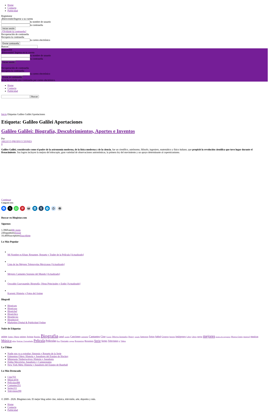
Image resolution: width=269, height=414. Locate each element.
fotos (152, 336)
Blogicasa (12, 308)
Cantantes (94, 336)
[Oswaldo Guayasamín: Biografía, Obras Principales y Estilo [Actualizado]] (10, 281)
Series (104, 341)
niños (14, 341)
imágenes (180, 336)
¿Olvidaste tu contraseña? (13, 31)
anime (4, 336)
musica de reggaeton (223, 337)
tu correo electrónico (40, 40)
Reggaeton (79, 341)
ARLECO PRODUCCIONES (16, 141)
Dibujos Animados (120, 337)
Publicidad (12, 10)
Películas (51, 340)
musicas (254, 336)
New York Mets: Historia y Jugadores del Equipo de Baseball (37, 364)
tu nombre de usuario (40, 21)
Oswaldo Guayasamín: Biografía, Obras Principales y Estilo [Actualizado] (43, 283)
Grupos (165, 336)
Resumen (89, 341)
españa (137, 337)
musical (246, 337)
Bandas (37, 337)
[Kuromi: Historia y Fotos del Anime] (10, 290)
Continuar (6, 199)
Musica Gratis (237, 337)
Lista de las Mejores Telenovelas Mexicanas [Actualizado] (36, 264)
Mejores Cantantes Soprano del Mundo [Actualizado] (33, 274)
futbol (158, 336)
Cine (103, 336)
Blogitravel (12, 319)
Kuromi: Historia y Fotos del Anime (25, 293)
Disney (131, 337)
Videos (123, 341)
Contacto (11, 8)
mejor (199, 336)
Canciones (75, 336)
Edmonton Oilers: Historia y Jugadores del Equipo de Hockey (37, 356)
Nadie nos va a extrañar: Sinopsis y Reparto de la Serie (34, 353)
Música (6, 341)
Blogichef (12, 311)
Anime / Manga (13, 337)
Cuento (108, 337)
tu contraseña (36, 25)
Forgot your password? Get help (17, 65)
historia (172, 337)
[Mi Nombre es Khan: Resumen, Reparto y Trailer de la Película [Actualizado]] (10, 252)
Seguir (18, 232)
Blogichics (12, 314)
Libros (194, 337)
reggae (71, 341)
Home (10, 5)
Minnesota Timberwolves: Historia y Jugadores (30, 359)
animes (23, 336)
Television (113, 341)
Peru (58, 341)
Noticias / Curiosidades (25, 341)
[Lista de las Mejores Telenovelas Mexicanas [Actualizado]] (10, 261)
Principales (65, 341)
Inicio (4, 114)
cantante (84, 337)
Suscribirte (25, 235)
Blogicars (12, 305)
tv (119, 341)
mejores (209, 336)
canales (67, 337)
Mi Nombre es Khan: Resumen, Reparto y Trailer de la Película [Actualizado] (45, 254)
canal (61, 336)
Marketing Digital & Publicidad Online (26, 322)
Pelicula (39, 341)
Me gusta (16, 230)
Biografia (49, 335)
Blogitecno (12, 317)
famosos (144, 336)
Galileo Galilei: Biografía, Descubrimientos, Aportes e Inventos (68, 131)
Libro (188, 337)
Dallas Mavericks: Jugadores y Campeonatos (29, 362)
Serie (97, 340)
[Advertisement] (58, 105)
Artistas (30, 336)
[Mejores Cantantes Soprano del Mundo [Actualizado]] (10, 271)
